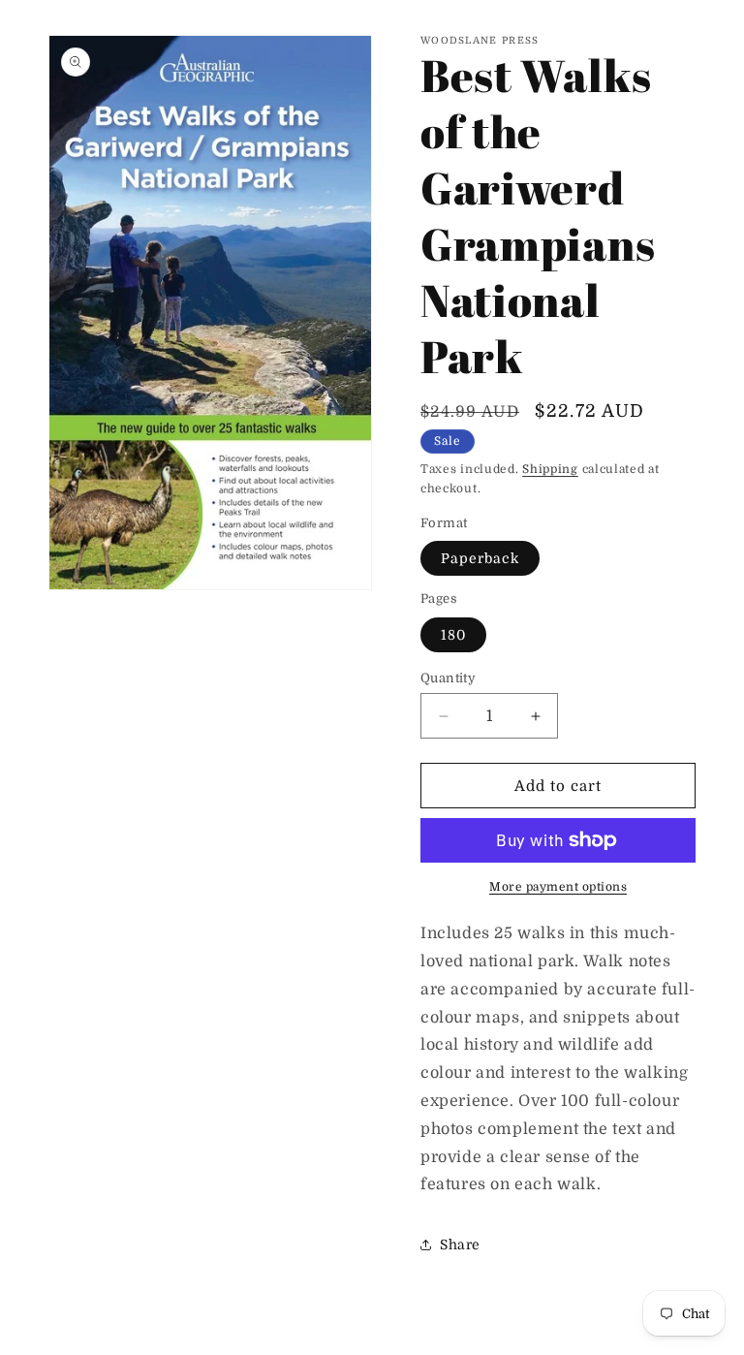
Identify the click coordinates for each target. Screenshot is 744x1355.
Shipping (550, 469)
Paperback (480, 558)
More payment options (558, 887)
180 (453, 635)
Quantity (448, 678)
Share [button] (460, 1244)
